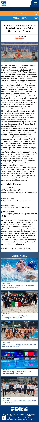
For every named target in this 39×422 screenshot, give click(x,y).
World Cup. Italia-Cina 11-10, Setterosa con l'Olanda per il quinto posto (18, 317)
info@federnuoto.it (12, 418)
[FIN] (16, 3)
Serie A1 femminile (8, 171)
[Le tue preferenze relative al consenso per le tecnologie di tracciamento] (4, 418)
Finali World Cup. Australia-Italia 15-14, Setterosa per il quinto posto (16, 373)
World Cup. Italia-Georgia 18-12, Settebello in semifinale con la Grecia (19, 345)
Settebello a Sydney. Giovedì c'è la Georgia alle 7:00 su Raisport (19, 401)
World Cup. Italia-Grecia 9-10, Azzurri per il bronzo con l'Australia (18, 287)
